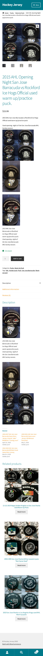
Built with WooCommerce (11, 644)
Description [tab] (6, 283)
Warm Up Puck (19, 13)
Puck (19, 270)
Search (21, 652)
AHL (7, 270)
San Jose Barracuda (28, 270)
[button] (37, 26)
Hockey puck (13, 270)
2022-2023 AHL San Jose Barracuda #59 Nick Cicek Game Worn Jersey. (10, 450)
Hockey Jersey (12, 5)
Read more (21, 512)
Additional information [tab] (10, 289)
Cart (33, 650)
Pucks (12, 13)
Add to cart (17, 258)
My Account (7, 652)
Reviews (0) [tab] (6, 295)
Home (6, 13)
